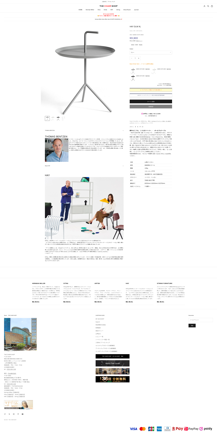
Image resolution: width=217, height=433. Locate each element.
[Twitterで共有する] (137, 126)
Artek (105, 10)
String (118, 10)
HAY (111, 10)
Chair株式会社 (12, 373)
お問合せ (98, 333)
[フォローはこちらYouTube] (22, 414)
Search (98, 322)
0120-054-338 (11, 369)
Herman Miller (90, 10)
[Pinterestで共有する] (140, 126)
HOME (80, 10)
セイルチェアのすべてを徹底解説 (105, 345)
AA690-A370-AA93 (140, 69)
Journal (136, 10)
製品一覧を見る (35, 301)
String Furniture (164, 283)
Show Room (127, 10)
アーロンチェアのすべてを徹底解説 (106, 348)
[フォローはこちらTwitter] (9, 414)
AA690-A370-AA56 (161, 69)
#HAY (136, 44)
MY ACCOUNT (100, 319)
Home (131, 30)
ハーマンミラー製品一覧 (103, 339)
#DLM (132, 44)
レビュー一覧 (99, 336)
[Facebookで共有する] (135, 126)
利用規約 (98, 328)
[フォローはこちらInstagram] (14, 414)
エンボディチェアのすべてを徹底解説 (106, 351)
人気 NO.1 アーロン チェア (108, 1)
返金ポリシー (99, 331)
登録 (192, 325)
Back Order (148, 68)
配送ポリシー (139, 40)
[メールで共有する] (142, 126)
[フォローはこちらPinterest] (18, 414)
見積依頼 (151, 106)
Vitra (99, 10)
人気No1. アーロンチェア (103, 342)
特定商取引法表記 (101, 325)
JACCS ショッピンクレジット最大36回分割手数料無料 (151, 95)
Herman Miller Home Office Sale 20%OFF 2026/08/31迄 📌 (108, 19)
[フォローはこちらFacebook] (5, 414)
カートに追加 (150, 101)
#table (140, 44)
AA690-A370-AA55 (140, 75)
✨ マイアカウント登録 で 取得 (150, 89)
